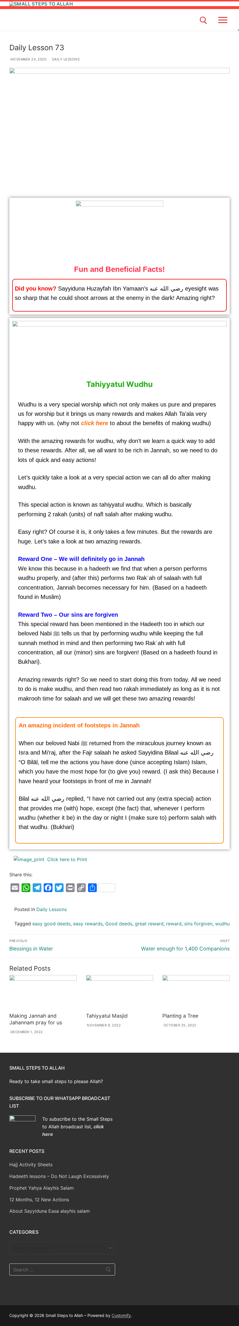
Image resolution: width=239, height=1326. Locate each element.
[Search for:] (62, 1270)
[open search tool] (203, 20)
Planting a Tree (180, 1016)
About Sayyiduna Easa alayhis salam (49, 1211)
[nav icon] (224, 20)
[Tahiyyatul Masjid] (119, 992)
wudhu (222, 924)
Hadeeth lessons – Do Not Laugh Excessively (59, 1176)
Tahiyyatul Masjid (107, 1016)
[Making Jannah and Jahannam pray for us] (43, 992)
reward (174, 924)
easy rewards (88, 924)
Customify (121, 1315)
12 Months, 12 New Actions (39, 1199)
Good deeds (118, 924)
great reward (149, 924)
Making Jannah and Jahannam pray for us (35, 1019)
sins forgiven (198, 924)
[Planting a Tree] (196, 992)
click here (94, 423)
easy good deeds (51, 924)
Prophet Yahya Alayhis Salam (41, 1188)
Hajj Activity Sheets (30, 1164)
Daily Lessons (65, 59)
